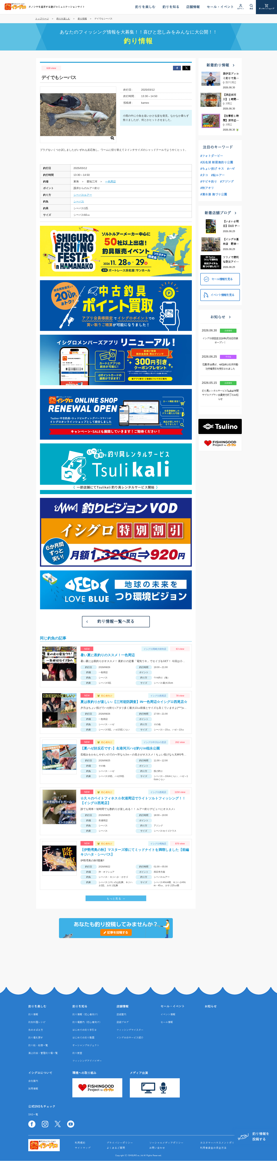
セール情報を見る (222, 279)
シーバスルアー (82, 194)
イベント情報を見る (222, 295)
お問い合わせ (157, 1148)
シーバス (78, 201)
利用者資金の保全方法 (213, 1148)
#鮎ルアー (218, 175)
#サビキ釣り (208, 181)
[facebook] (177, 68)
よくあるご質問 (116, 1148)
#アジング (227, 181)
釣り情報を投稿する (260, 1136)
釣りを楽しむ (63, 18)
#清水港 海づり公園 (213, 194)
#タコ (204, 175)
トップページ (42, 18)
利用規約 (80, 1143)
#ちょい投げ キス (212, 169)
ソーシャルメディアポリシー (166, 1143)
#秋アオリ (207, 188)
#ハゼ (231, 169)
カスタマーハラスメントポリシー (220, 1143)
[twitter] (186, 68)
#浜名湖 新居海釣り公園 (216, 162)
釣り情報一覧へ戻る (116, 621)
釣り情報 (82, 18)
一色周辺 (110, 181)
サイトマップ (83, 1148)
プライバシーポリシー (120, 1143)
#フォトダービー (211, 156)
